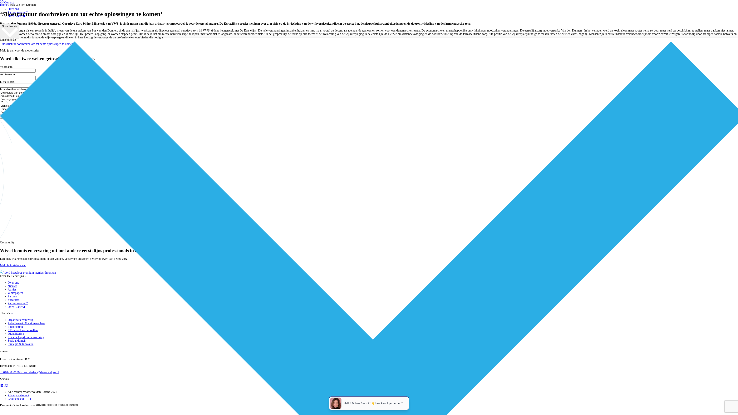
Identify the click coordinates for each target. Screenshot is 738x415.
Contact (9, 2)
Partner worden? (18, 12)
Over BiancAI (16, 15)
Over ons (13, 9)
